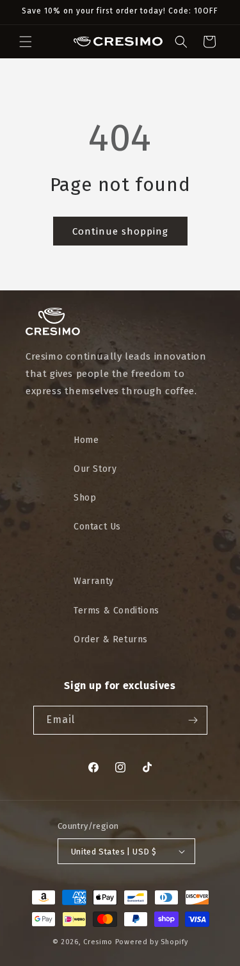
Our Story (95, 468)
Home (86, 440)
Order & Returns (111, 639)
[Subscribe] (193, 720)
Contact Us (97, 526)
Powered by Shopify (151, 942)
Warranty (94, 581)
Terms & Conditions (116, 610)
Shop (85, 497)
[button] (26, 42)
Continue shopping (120, 231)
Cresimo (98, 942)
